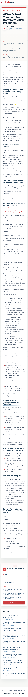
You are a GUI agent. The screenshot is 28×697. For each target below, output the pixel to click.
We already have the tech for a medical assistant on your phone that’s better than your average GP (13, 210)
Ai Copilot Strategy (17, 10)
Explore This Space (13, 602)
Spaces (15, 693)
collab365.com (7, 693)
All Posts (5, 10)
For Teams (21, 693)
